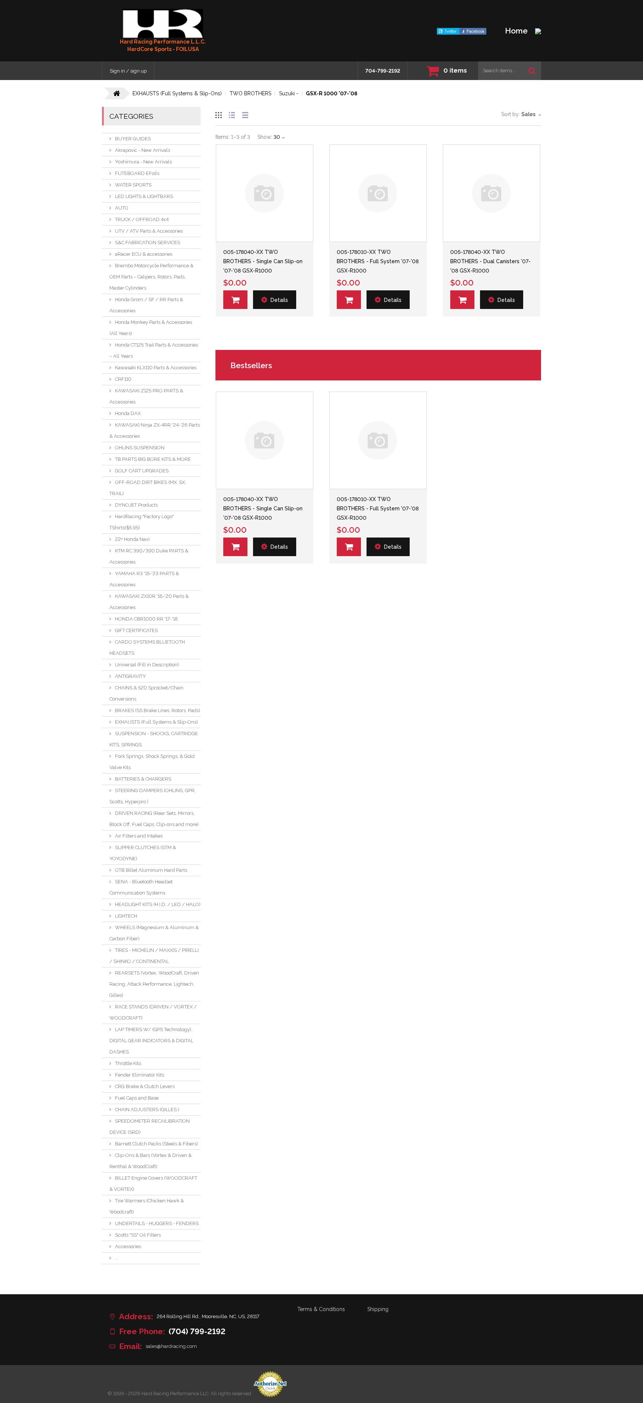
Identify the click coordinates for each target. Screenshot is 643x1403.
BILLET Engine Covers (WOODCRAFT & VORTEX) (153, 1183)
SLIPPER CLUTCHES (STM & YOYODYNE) (142, 853)
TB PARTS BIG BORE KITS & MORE (153, 459)
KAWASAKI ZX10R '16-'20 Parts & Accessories (149, 601)
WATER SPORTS (133, 185)
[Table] (245, 114)
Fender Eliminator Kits (139, 1075)
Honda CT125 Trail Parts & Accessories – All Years (153, 350)
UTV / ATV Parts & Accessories (149, 231)
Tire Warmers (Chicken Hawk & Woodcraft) (146, 1206)
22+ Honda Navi (132, 539)
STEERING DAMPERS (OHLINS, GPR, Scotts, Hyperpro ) (152, 796)
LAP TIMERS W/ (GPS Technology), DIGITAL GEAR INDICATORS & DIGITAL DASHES (151, 1041)
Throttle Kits (128, 1063)
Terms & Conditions (321, 1309)
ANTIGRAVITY (130, 676)
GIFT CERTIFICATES (136, 630)
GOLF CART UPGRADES (142, 470)
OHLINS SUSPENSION (139, 447)
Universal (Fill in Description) (147, 664)
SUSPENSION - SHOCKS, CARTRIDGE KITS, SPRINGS (153, 739)
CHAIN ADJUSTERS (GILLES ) (147, 1109)
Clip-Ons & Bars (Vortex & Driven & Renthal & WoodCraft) (150, 1160)
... (116, 1258)
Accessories (128, 1246)
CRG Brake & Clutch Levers (145, 1086)
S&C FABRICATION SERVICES (147, 242)
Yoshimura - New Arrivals (143, 162)
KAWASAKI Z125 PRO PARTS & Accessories (146, 396)
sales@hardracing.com (171, 1346)
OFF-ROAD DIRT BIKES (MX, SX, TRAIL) (147, 487)
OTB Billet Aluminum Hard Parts (151, 870)
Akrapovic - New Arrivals (142, 150)
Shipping (377, 1309)
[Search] (532, 70)
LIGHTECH (126, 916)
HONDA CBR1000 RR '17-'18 (146, 619)
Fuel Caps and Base (137, 1098)
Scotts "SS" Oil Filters (138, 1235)
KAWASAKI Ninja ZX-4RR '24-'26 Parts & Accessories (154, 430)
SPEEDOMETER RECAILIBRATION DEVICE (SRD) (149, 1126)
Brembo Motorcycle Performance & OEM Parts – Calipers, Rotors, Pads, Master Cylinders (151, 277)
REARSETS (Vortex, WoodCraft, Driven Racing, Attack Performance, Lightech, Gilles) (154, 984)
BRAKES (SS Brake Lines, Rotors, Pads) (157, 710)
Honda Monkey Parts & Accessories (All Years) (150, 327)
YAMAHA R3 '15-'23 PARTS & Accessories (144, 579)
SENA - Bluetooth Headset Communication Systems (141, 887)
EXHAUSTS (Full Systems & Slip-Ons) (156, 722)
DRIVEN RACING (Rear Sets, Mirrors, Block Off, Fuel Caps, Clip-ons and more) (154, 818)
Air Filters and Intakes (139, 836)
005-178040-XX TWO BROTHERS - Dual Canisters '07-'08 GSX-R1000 (490, 261)
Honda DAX (128, 413)
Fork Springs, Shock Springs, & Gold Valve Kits (152, 761)
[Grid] (218, 114)
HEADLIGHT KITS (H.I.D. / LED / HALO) (158, 904)
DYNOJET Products (136, 505)
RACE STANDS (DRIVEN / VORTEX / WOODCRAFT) (153, 1012)
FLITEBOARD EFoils (137, 173)
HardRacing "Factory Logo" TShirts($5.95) (141, 522)
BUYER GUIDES (133, 138)
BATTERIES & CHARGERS (143, 779)
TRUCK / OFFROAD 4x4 (142, 219)
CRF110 (123, 379)
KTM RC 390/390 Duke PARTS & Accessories (148, 556)
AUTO (121, 208)
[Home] (163, 23)
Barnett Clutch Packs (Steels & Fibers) (156, 1144)
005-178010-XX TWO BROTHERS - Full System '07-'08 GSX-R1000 (378, 261)
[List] (232, 114)
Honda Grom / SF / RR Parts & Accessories (146, 305)
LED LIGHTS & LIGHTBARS (144, 196)
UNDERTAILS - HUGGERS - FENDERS (157, 1223)
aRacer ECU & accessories (143, 254)
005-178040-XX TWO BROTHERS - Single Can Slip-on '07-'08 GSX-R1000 (263, 261)
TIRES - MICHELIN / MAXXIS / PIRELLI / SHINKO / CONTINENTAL (154, 955)
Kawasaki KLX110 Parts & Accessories (155, 367)
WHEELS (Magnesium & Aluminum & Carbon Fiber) (154, 933)
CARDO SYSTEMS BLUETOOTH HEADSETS (147, 647)
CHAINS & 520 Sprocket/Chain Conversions (146, 693)
